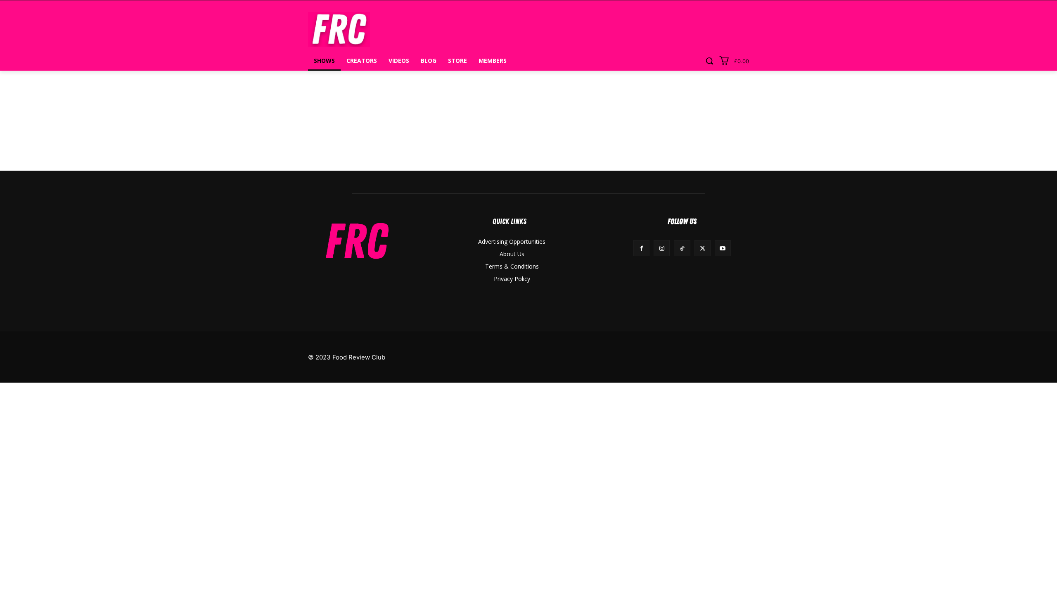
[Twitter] (702, 248)
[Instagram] (662, 248)
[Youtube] (723, 248)
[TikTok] (682, 248)
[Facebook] (641, 248)
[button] (709, 61)
